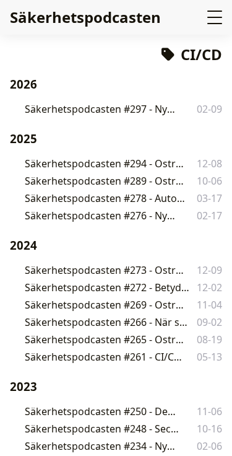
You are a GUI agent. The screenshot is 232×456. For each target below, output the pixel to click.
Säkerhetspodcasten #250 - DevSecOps (102, 411)
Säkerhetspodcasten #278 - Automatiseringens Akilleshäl (108, 198)
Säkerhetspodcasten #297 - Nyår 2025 (102, 109)
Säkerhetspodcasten (85, 17)
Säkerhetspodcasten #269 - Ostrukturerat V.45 (105, 305)
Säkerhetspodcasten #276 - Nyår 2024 (102, 215)
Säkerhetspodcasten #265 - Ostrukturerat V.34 (105, 339)
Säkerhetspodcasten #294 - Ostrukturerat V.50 (105, 163)
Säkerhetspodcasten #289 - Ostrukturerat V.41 (105, 181)
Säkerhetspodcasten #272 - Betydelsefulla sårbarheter (107, 287)
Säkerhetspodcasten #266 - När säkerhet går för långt (107, 322)
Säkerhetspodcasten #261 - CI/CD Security (104, 357)
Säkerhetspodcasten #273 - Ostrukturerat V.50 (105, 270)
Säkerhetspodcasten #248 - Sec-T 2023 (102, 429)
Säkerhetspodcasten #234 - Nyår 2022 (102, 446)
